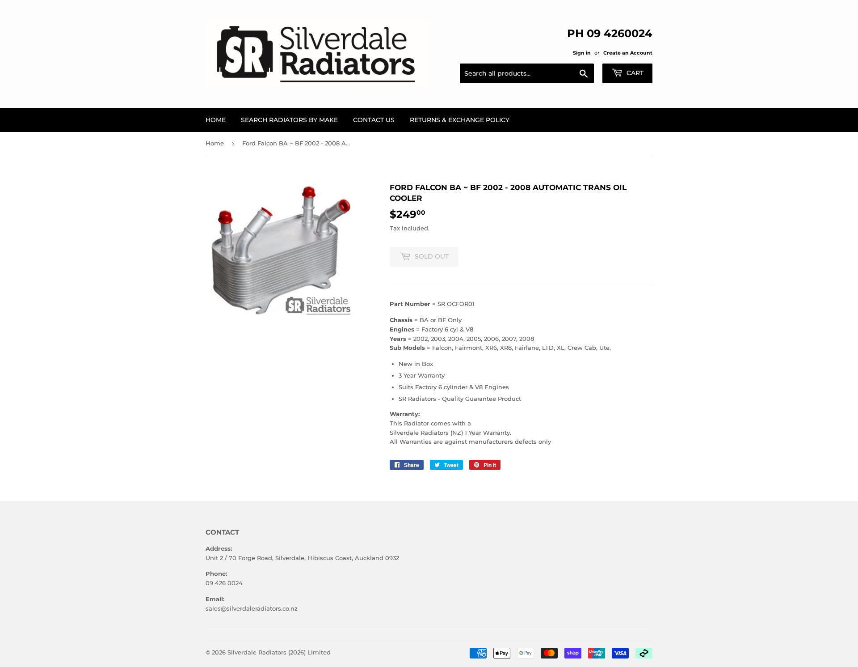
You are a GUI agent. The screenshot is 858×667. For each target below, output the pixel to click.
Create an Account (627, 53)
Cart (634, 73)
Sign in (582, 53)
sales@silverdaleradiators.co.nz (252, 608)
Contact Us (374, 120)
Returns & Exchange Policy (459, 120)
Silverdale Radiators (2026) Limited (279, 652)
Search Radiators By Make (289, 120)
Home (216, 120)
